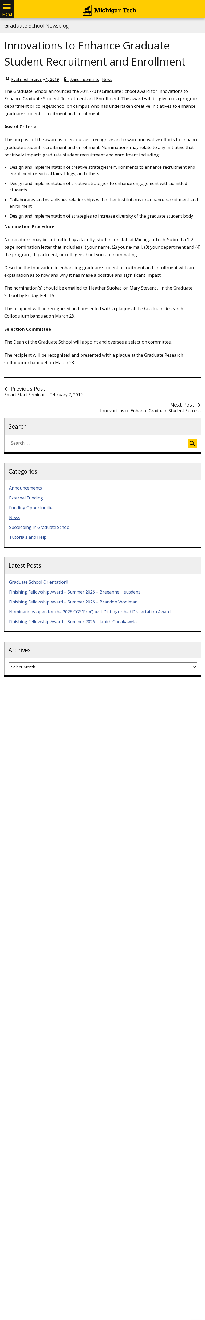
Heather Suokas (105, 288)
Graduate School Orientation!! (38, 582)
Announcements (84, 79)
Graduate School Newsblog (36, 25)
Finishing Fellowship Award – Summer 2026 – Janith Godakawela (73, 622)
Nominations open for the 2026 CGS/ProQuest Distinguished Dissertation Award (90, 612)
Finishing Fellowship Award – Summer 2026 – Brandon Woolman (73, 602)
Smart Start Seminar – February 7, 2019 (43, 395)
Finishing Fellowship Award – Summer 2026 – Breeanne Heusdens (74, 592)
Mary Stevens (143, 288)
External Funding (26, 498)
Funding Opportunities (32, 508)
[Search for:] (98, 443)
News (107, 79)
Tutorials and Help (27, 537)
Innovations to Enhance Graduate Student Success (150, 411)
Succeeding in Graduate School (39, 527)
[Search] (192, 443)
